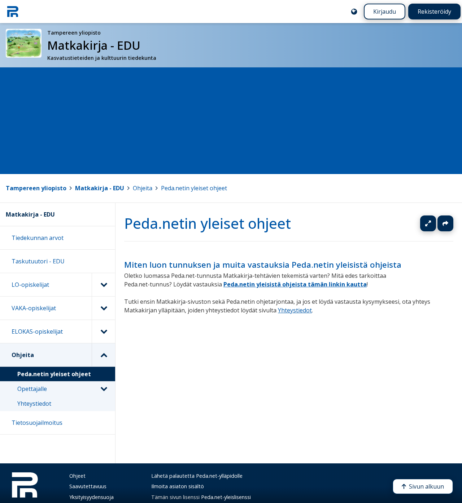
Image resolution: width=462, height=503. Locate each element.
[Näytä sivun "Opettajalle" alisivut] (103, 389)
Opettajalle (32, 389)
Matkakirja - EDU (99, 188)
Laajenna (435, 223)
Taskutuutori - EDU (38, 261)
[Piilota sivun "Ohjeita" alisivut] (103, 354)
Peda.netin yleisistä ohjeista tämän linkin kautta (295, 284)
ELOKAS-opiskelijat (37, 331)
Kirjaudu (384, 11)
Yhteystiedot (295, 310)
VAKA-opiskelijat (34, 308)
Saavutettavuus (87, 486)
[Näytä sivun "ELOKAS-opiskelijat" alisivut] (103, 331)
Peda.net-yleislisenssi (226, 497)
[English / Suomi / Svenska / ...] (354, 11)
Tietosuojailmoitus (37, 423)
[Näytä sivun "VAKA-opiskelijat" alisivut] (103, 308)
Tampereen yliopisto (36, 188)
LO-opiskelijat (30, 285)
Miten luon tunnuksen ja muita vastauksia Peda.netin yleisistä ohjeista (262, 264)
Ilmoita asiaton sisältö (177, 486)
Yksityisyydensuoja (91, 497)
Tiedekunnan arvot (38, 238)
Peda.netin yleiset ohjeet (194, 188)
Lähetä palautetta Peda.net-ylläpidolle (197, 475)
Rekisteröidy (434, 11)
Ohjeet (77, 475)
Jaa (445, 223)
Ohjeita (142, 188)
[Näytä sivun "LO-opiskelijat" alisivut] (103, 284)
